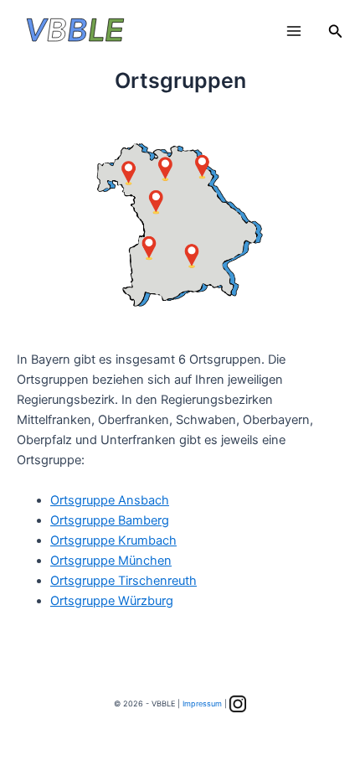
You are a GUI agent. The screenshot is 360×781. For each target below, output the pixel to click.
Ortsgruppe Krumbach (113, 540)
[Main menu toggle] (293, 31)
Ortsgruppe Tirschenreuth (123, 580)
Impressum (202, 703)
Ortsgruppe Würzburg (111, 600)
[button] (335, 31)
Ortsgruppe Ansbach (109, 500)
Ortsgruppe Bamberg (109, 520)
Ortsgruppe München (111, 560)
